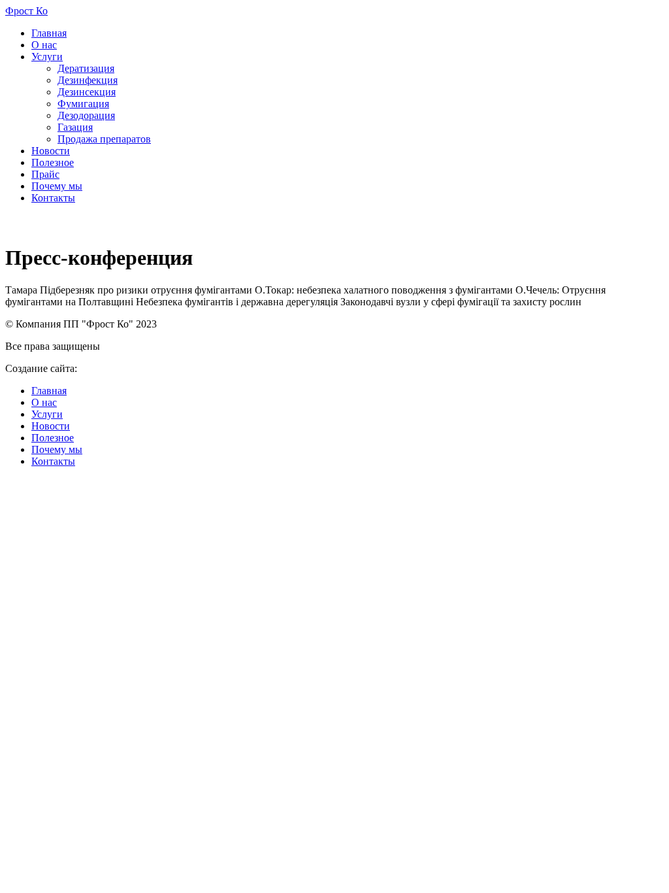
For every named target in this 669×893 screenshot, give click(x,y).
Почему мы (56, 186)
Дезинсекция (86, 91)
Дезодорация (86, 115)
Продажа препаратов (104, 138)
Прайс (45, 174)
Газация (75, 127)
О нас (44, 44)
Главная (49, 33)
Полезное (52, 162)
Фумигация (83, 103)
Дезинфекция (87, 80)
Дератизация (85, 68)
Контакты (53, 197)
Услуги (47, 56)
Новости (50, 150)
